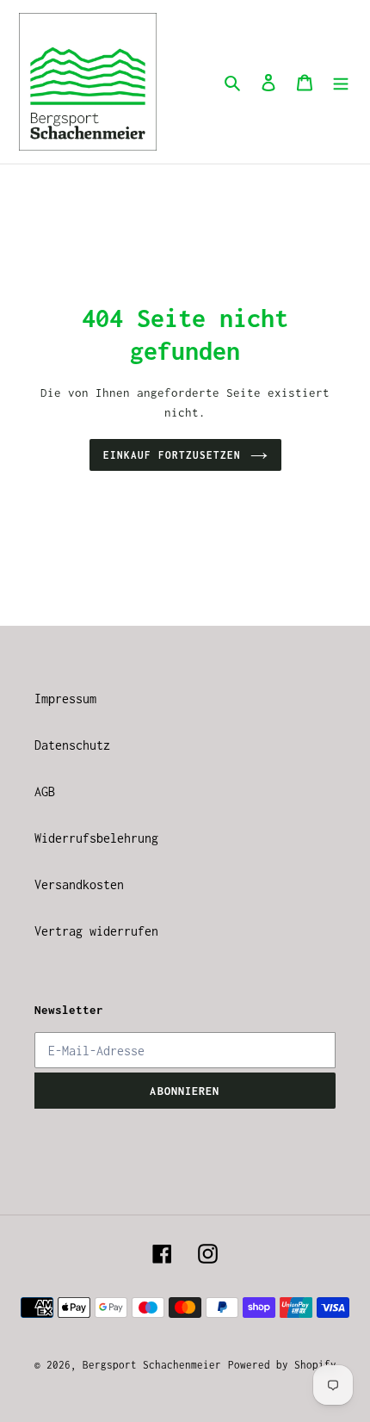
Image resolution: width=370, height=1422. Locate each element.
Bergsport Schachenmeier (152, 1364)
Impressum (65, 698)
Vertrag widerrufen (96, 931)
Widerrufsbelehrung (96, 838)
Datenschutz (72, 745)
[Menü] (341, 82)
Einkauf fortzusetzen (172, 455)
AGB (44, 791)
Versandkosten (79, 884)
